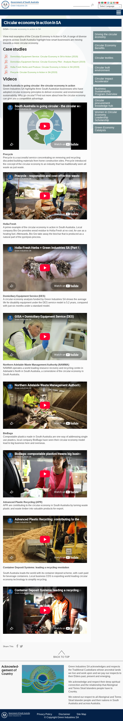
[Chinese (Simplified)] (105, 2)
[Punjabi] (120, 2)
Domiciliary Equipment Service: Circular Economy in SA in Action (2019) (44, 56)
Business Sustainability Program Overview (106, 91)
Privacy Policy (44, 714)
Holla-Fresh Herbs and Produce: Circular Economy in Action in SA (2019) (44, 67)
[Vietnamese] (117, 2)
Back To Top (61, 657)
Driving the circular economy (106, 36)
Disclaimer (64, 714)
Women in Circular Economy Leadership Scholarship (106, 116)
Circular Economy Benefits (105, 47)
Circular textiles (104, 57)
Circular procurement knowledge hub (104, 103)
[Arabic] (102, 2)
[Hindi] (111, 2)
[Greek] (108, 2)
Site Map (81, 714)
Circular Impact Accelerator (104, 80)
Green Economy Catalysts (104, 129)
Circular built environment (102, 69)
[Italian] (114, 2)
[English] (99, 2)
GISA (5, 29)
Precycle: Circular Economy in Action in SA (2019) (33, 72)
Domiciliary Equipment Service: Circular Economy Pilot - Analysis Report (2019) (47, 62)
